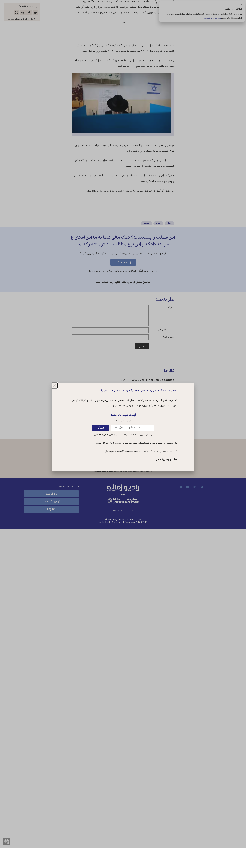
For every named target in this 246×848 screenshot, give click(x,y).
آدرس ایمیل (123, 422)
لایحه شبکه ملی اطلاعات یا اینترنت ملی (121, 451)
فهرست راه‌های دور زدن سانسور (108, 443)
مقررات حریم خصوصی (103, 435)
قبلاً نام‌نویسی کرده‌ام (166, 459)
